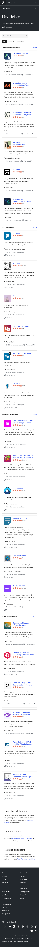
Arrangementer (25, 892)
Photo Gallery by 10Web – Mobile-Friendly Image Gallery (22, 743)
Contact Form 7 (19, 488)
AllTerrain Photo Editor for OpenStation (21, 143)
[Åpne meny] (36, 2)
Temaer (22, 876)
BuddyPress (7, 914)
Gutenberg (17, 263)
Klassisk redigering (20, 518)
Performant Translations (22, 353)
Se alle (35, 47)
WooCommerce (19, 586)
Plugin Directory (6, 8)
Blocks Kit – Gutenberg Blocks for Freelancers (21, 713)
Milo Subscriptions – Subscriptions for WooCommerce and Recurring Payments (20, 84)
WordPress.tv (7, 898)
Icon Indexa (17, 169)
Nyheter (4, 876)
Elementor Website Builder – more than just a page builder (23, 422)
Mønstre (23, 882)
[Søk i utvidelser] (26, 36)
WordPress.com (8, 904)
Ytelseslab (17, 233)
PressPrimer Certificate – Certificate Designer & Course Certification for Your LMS (24, 114)
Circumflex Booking (20, 53)
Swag (23, 898)
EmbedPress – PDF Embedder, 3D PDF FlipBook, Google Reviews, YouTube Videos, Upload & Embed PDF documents (24, 776)
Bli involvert (24, 888)
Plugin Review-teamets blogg (26, 859)
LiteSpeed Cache (19, 556)
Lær (3, 888)
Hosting (4, 879)
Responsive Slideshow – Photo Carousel (21, 624)
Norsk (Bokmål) (11, 922)
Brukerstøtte (6, 892)
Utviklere (5, 895)
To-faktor (16, 384)
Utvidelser (23, 879)
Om (3, 873)
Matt (4, 907)
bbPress (5, 910)
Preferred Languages (21, 326)
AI (13, 296)
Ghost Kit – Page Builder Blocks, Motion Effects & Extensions (22, 684)
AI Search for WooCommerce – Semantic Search (23, 200)
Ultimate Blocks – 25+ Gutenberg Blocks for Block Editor (23, 654)
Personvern (5, 882)
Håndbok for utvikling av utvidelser (22, 838)
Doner (23, 895)
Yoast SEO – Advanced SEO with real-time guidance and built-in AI (23, 457)
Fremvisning (24, 873)
